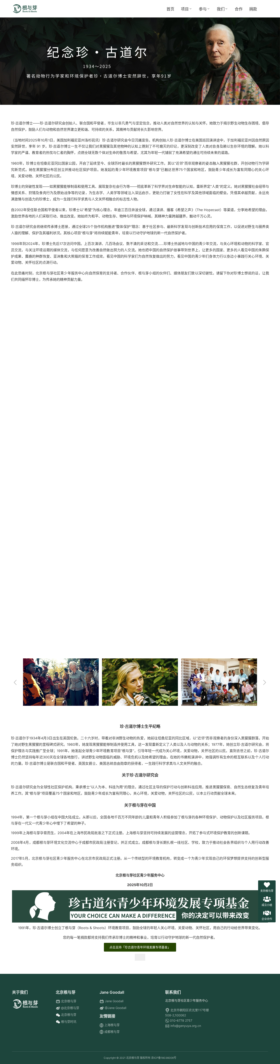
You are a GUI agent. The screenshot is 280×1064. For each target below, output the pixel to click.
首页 (170, 9)
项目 (185, 9)
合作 (239, 9)
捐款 (253, 9)
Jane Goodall (114, 1001)
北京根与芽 (68, 1001)
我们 (221, 9)
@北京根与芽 (70, 1008)
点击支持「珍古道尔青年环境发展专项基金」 (140, 947)
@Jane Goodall (115, 1008)
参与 (203, 9)
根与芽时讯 (68, 1021)
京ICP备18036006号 (163, 1057)
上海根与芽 (112, 1025)
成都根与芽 (112, 1031)
